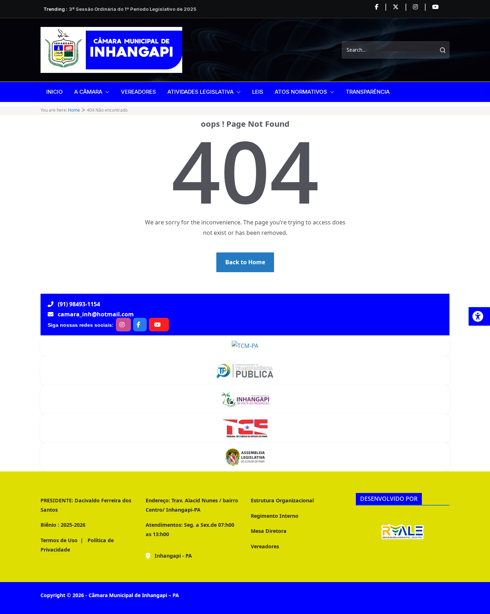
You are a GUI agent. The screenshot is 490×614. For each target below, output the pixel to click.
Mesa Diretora (269, 530)
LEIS (257, 91)
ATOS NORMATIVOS (301, 91)
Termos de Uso (59, 540)
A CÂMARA (88, 91)
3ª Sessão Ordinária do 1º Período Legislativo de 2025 (132, 9)
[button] (105, 92)
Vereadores (265, 546)
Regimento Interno (274, 515)
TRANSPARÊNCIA (368, 91)
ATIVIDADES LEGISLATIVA (201, 91)
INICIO (54, 91)
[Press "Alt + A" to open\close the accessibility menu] (479, 316)
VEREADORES (138, 91)
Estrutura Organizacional (282, 500)
